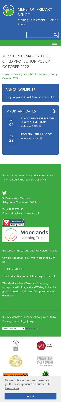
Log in (32, 321)
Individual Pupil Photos (36, 134)
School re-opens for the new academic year (37, 120)
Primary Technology (14, 321)
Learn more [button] (12, 388)
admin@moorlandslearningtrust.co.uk (33, 276)
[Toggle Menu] (54, 43)
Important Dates (20, 111)
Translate (45, 328)
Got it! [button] (30, 396)
